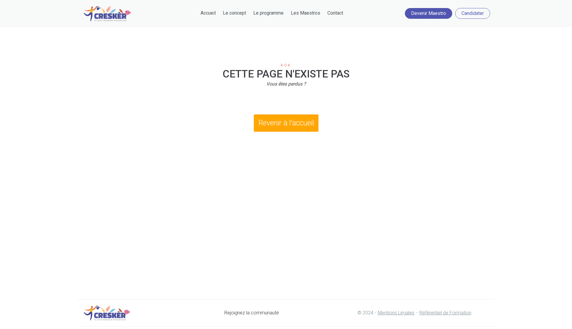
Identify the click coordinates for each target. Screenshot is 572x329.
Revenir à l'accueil (286, 123)
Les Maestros (305, 13)
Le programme (268, 13)
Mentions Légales (396, 313)
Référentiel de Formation (445, 313)
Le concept (234, 13)
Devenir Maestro (428, 13)
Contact (335, 13)
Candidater (472, 13)
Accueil (208, 13)
